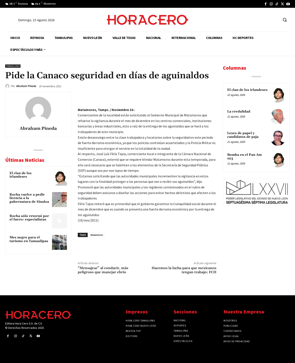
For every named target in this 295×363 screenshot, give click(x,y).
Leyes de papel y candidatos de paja (243, 135)
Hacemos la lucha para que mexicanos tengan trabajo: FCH (184, 270)
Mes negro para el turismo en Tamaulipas (29, 239)
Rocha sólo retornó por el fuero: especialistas (29, 218)
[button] (284, 19)
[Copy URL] (201, 96)
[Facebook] (265, 4)
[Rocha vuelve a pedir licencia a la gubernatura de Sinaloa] (59, 199)
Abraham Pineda (26, 86)
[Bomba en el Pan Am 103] (277, 159)
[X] (282, 4)
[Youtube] (288, 4)
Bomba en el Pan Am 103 (244, 157)
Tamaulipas (13, 66)
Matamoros (96, 234)
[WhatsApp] (182, 96)
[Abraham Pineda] (8, 86)
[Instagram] (271, 4)
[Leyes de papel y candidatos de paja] (277, 138)
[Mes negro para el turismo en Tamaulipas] (59, 242)
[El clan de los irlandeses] (59, 178)
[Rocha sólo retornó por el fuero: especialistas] (59, 221)
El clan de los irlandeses (21, 175)
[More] (211, 96)
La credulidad (238, 111)
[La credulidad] (277, 116)
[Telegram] (191, 96)
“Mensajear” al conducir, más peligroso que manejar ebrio (103, 270)
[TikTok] (277, 4)
